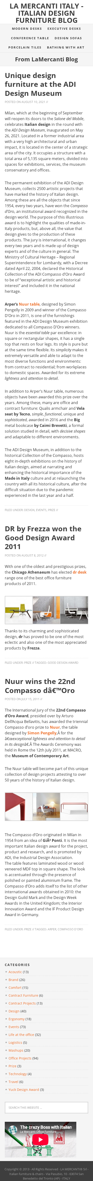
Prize (51, 510)
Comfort (15, 987)
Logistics (15, 1042)
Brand (13, 979)
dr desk (80, 572)
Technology (18, 1074)
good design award (63, 663)
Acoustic (15, 972)
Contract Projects (22, 1003)
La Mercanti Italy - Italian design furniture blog (46, 13)
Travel (13, 1081)
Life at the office (21, 1034)
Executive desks (64, 28)
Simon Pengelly (42, 733)
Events (41, 510)
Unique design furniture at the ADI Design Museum (40, 84)
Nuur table (29, 304)
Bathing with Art (66, 47)
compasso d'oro (70, 929)
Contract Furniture (23, 995)
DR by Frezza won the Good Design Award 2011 (43, 537)
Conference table (30, 38)
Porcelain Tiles (24, 47)
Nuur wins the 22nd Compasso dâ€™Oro (40, 685)
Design (29, 510)
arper (52, 929)
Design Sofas (68, 38)
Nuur (55, 727)
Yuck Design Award (24, 1089)
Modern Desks (27, 28)
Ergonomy (17, 1019)
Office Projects (20, 1058)
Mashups (16, 1050)
